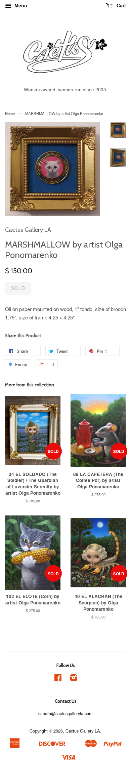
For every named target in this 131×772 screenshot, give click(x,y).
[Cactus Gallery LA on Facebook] (58, 679)
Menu (20, 5)
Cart (120, 5)
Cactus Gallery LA (83, 731)
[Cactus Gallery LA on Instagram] (73, 679)
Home (10, 113)
